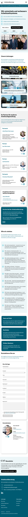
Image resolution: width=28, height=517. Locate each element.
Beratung (3, 501)
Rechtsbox (3, 505)
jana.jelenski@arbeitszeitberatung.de (10, 200)
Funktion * (5, 388)
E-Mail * (4, 392)
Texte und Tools (4, 507)
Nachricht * (5, 401)
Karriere (18, 503)
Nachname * (5, 383)
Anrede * (4, 370)
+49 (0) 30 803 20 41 (7, 198)
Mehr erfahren (5, 27)
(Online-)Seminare (4, 503)
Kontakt (18, 505)
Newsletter (18, 501)
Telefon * (4, 397)
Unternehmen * (6, 366)
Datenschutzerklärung (9, 412)
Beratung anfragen (20, 1)
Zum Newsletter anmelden (8, 471)
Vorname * (5, 379)
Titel (3, 375)
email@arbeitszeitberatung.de (19, 432)
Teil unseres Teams (14, 214)
